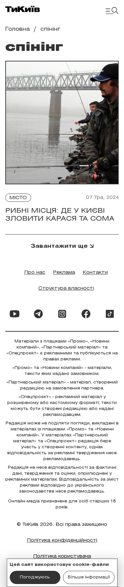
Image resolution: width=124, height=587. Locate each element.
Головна (17, 29)
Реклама (64, 273)
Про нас (34, 273)
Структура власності (66, 288)
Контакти (95, 273)
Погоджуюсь (35, 577)
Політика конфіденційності (62, 540)
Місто (18, 198)
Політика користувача (62, 556)
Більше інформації (89, 577)
